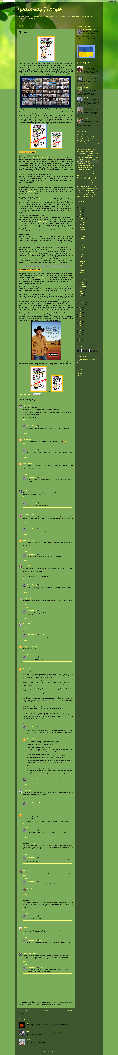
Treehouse (82, 245)
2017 (80, 314)
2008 (80, 334)
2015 (80, 319)
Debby (24, 463)
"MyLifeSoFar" (32, 191)
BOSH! (79, 365)
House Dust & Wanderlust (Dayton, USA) (87, 157)
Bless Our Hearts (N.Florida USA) (85, 138)
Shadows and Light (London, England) (87, 184)
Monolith (86, 97)
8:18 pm (30, 668)
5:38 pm (36, 646)
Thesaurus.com (81, 371)
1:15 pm (28, 927)
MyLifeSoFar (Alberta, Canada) (85, 167)
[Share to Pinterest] (40, 394)
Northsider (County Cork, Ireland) (85, 173)
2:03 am (31, 888)
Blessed (86, 118)
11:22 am (41, 610)
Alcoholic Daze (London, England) (85, 134)
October (82, 284)
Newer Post (23, 1010)
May (81, 295)
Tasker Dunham (31, 778)
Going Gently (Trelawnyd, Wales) (85, 151)
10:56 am (28, 405)
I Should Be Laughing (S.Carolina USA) (87, 159)
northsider (26, 598)
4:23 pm (31, 598)
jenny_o (25, 790)
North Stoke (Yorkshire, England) (85, 171)
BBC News (79, 362)
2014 (80, 321)
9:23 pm (38, 778)
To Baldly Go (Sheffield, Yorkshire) (85, 192)
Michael (86, 87)
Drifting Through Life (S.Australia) (85, 141)
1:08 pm (41, 967)
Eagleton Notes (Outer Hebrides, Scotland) (88, 143)
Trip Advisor (80, 373)
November (83, 282)
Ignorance (82, 279)
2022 (80, 214)
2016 (80, 316)
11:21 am (41, 585)
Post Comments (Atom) (32, 1013)
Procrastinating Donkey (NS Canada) (86, 178)
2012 (80, 325)
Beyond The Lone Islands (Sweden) (86, 136)
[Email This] (34, 394)
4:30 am (27, 870)
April (81, 298)
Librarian (25, 566)
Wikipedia (79, 375)
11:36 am (41, 881)
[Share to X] (37, 394)
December (83, 218)
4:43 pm (30, 623)
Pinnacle (82, 225)
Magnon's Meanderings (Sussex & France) (88, 163)
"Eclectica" (33, 253)
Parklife (82, 272)
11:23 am (41, 634)
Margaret (25, 623)
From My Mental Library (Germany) (86, 147)
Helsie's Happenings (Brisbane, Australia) (87, 153)
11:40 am (41, 916)
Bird (81, 234)
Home (46, 1010)
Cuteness (82, 261)
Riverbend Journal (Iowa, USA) (85, 182)
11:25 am (41, 830)
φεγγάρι (27, 1023)
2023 (80, 212)
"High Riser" (41, 277)
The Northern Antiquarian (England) (86, 190)
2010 (81, 252)
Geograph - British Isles (83, 367)
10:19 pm (28, 814)
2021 (80, 216)
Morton (82, 258)
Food (81, 254)
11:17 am (41, 503)
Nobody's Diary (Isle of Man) (84, 169)
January (82, 304)
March (82, 300)
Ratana (82, 270)
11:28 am (41, 857)
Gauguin (82, 227)
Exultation (82, 222)
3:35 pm (32, 540)
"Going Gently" (42, 221)
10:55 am (32, 900)
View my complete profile (83, 42)
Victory (85, 66)
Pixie (24, 814)
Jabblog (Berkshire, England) (84, 161)
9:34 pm (30, 790)
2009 (80, 332)
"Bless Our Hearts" (45, 199)
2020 (80, 307)
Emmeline (82, 274)
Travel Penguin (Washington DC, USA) (87, 194)
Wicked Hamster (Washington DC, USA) (87, 196)
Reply (24, 419)
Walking (82, 263)
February (82, 302)
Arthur (81, 265)
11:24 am (41, 802)
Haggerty (25, 668)
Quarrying (82, 247)
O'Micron (82, 243)
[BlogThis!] (36, 394)
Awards (82, 220)
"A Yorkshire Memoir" (40, 158)
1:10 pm (34, 738)
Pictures (86, 77)
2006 (80, 339)
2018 (80, 312)
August (82, 289)
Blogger (76, 1051)
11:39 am (41, 450)
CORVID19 (83, 256)
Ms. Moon (25, 490)
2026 (80, 205)
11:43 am (41, 426)
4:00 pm (30, 566)
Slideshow (82, 268)
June (81, 293)
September (83, 286)
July (81, 291)
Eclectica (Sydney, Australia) (84, 145)
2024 (80, 209)
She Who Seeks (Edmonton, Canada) (86, 186)
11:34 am (41, 726)
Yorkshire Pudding (40, 9)
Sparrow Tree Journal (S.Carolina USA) (87, 188)
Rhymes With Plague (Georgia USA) (86, 180)
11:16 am (28, 439)
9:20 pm (34, 953)
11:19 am (41, 554)
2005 (80, 341)
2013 (80, 323)
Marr (81, 240)
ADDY (24, 927)
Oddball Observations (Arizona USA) (86, 175)
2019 (80, 310)
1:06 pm (41, 940)
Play (81, 277)
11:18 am (41, 528)
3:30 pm (31, 514)
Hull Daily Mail (80, 369)
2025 (80, 207)
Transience (83, 229)
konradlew (64, 1051)
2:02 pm (31, 490)
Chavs (27, 1031)
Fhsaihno (82, 236)
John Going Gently (28, 646)
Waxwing (28, 1039)
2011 (80, 328)
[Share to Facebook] (39, 394)
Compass (82, 238)
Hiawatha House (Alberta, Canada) (86, 155)
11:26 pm (32, 843)
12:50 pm (29, 463)
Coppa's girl (26, 540)
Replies (26, 423)
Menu (81, 231)
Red (24, 870)
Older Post (69, 1010)
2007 (80, 337)
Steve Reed (26, 514)
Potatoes (86, 108)
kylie (24, 405)
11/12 (81, 249)
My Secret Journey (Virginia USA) (85, 165)
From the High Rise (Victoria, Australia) (87, 149)
